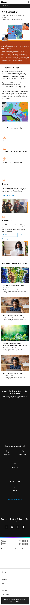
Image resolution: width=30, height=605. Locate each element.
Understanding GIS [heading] (5, 558)
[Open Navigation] (28, 2)
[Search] (24, 2)
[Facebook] (20, 541)
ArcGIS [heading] (2, 552)
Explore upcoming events (9, 195)
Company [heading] (3, 561)
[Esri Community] (20, 544)
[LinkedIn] (26, 541)
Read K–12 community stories (9, 235)
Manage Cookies (5, 594)
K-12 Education (5, 6)
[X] (23, 541)
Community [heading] (4, 555)
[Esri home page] (4, 2)
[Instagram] (23, 544)
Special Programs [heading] (5, 564)
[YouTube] (26, 544)
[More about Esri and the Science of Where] (4, 543)
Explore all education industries (15, 172)
